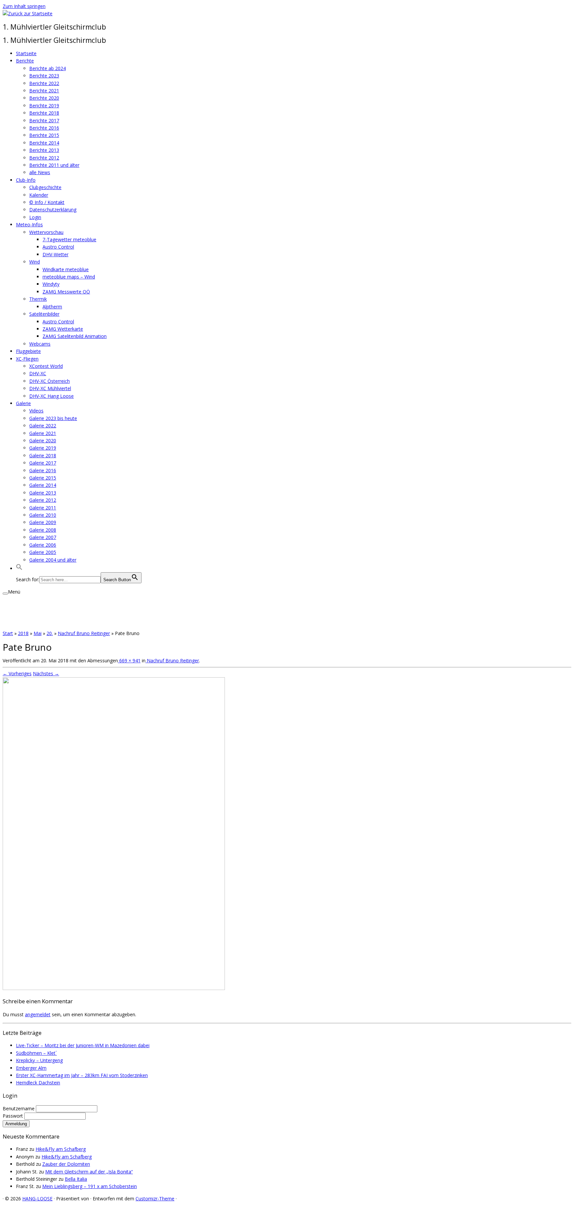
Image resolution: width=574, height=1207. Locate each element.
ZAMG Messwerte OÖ (66, 291)
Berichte (25, 60)
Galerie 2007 (42, 537)
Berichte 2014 (44, 143)
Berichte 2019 (44, 105)
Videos (36, 410)
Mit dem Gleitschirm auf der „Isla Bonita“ (89, 1171)
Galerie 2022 (42, 425)
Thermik (38, 299)
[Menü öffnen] (5, 594)
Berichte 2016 (44, 128)
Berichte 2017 (44, 120)
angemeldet (37, 1014)
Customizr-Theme (155, 1198)
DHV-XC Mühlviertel (50, 388)
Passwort (13, 1116)
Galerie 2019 (42, 448)
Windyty (51, 284)
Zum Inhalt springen (24, 6)
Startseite (26, 53)
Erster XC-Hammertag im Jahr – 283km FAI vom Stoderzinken (82, 1075)
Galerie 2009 (42, 522)
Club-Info (26, 180)
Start (8, 633)
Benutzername (19, 1108)
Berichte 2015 (44, 135)
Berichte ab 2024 (47, 68)
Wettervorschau (46, 232)
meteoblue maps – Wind (69, 277)
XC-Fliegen (27, 359)
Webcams (39, 344)
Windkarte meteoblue (66, 269)
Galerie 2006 (42, 545)
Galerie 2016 (42, 470)
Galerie (23, 403)
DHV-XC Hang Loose (51, 396)
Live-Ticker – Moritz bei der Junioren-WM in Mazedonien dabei (82, 1045)
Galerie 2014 (42, 485)
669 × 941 (129, 660)
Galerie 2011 (42, 507)
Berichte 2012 (44, 158)
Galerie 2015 (42, 478)
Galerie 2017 (42, 463)
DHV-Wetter (55, 254)
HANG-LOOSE (37, 1198)
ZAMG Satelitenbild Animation (75, 336)
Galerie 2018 (42, 455)
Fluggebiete (28, 351)
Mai (38, 633)
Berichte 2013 (44, 150)
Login (35, 217)
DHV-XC (37, 373)
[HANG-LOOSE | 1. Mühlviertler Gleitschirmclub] (27, 13)
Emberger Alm (31, 1068)
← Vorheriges (17, 673)
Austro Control (58, 247)
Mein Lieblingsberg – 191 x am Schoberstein (89, 1186)
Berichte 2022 (44, 83)
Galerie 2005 (42, 552)
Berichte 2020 (44, 98)
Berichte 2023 (44, 75)
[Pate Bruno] (114, 988)
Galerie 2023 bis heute (53, 418)
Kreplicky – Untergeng (39, 1060)
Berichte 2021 (44, 90)
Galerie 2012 (42, 500)
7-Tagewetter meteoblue (69, 239)
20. (50, 633)
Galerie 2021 (42, 433)
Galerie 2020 (42, 440)
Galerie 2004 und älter (52, 560)
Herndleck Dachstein (38, 1082)
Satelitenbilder (44, 314)
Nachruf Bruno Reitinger (84, 633)
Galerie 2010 (42, 515)
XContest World (46, 366)
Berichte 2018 (44, 113)
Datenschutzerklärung (52, 209)
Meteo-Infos (29, 224)
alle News (39, 172)
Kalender (38, 195)
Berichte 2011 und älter (54, 165)
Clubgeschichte (45, 187)
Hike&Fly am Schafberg (61, 1149)
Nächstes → (46, 673)
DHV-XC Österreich (49, 381)
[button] (19, 568)
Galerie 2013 (42, 493)
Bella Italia (76, 1179)
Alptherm (52, 306)
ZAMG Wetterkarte (63, 329)
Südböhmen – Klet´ (36, 1053)
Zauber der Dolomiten (66, 1164)
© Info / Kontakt (46, 202)
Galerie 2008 (42, 530)
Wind (34, 262)
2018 (23, 633)
